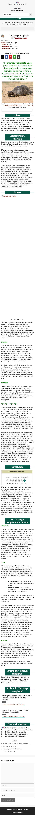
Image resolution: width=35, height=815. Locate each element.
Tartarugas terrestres (8, 746)
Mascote (17, 8)
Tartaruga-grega (9, 751)
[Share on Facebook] (6, 57)
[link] (17, 92)
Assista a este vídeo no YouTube (13, 704)
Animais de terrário (9, 743)
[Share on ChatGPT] (18, 57)
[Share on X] (2, 57)
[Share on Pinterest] (10, 57)
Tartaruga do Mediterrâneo (12, 749)
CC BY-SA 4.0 (28, 105)
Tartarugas (27, 743)
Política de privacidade (22, 809)
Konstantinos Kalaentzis (12, 105)
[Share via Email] (14, 57)
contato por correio (11, 809)
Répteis (19, 743)
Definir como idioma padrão (17, 4)
